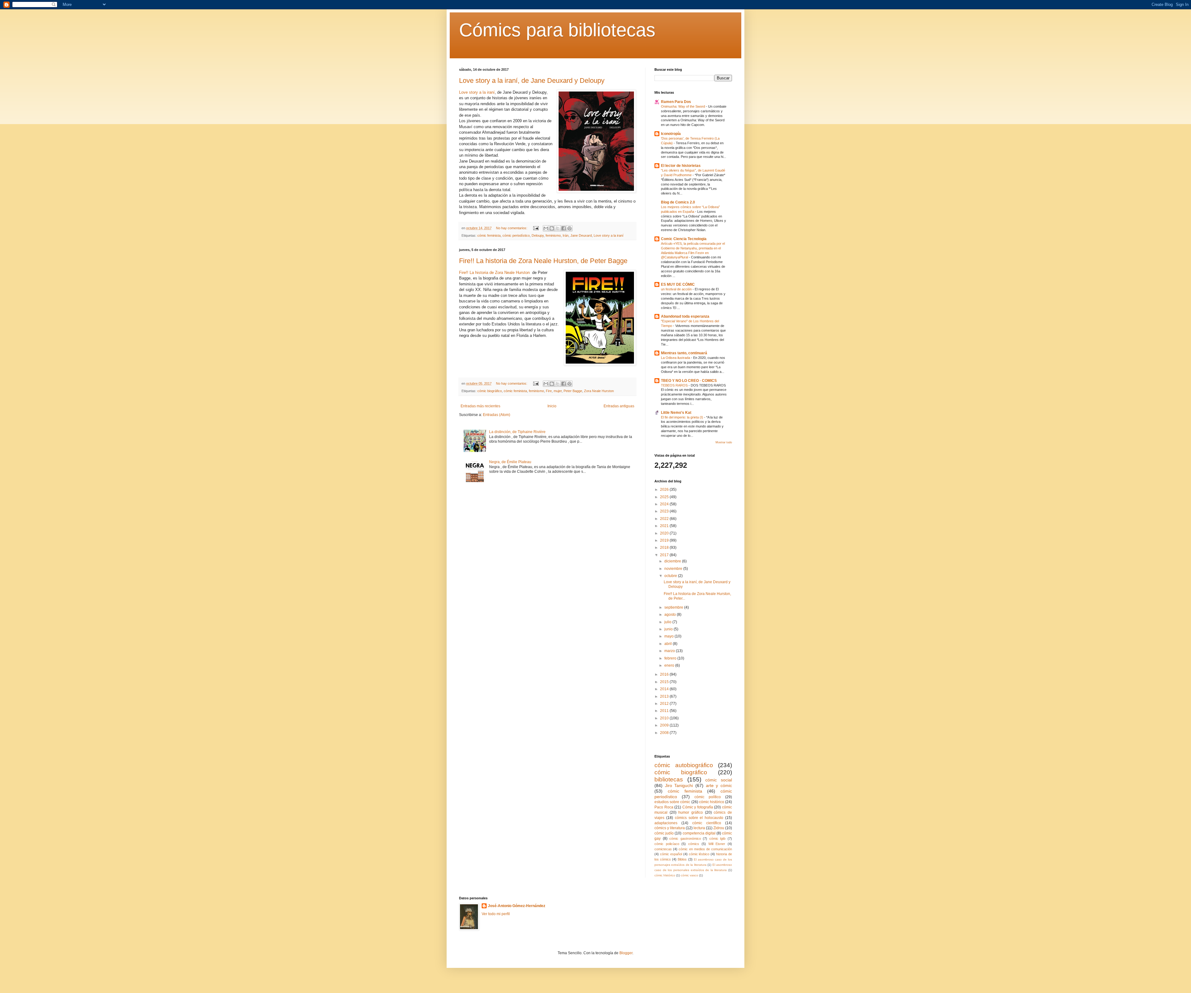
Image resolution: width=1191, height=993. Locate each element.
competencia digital (699, 833)
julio (668, 622)
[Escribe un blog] (552, 228)
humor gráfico (690, 812)
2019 (665, 540)
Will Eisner (716, 844)
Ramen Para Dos (676, 102)
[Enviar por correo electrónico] (546, 228)
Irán (566, 235)
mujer (558, 391)
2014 (665, 689)
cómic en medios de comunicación (705, 849)
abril (668, 644)
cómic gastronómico (685, 838)
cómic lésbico (699, 854)
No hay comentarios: (512, 228)
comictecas (663, 849)
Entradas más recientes (480, 406)
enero (669, 665)
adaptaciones (665, 823)
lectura (699, 828)
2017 (665, 555)
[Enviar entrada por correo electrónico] (536, 228)
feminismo (553, 235)
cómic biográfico (489, 391)
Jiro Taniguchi (679, 785)
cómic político (707, 797)
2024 (665, 504)
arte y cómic (719, 785)
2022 (665, 519)
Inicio (551, 406)
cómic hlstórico (664, 875)
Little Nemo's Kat (676, 412)
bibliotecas (668, 779)
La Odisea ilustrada (676, 358)
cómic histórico (711, 802)
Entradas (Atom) (496, 415)
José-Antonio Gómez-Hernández (516, 906)
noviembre (673, 568)
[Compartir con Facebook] (563, 228)
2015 (665, 682)
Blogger (625, 953)
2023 (665, 511)
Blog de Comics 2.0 (678, 202)
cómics (693, 844)
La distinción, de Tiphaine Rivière (517, 432)
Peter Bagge (573, 391)
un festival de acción (677, 289)
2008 (665, 733)
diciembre (673, 561)
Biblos (682, 859)
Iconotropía (671, 134)
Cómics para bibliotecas (557, 30)
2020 (665, 533)
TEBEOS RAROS (675, 385)
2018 (665, 547)
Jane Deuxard (581, 235)
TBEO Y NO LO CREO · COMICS (689, 380)
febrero (670, 658)
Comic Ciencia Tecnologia (684, 239)
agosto (670, 614)
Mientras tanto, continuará (684, 353)
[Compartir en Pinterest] (569, 228)
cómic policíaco (666, 844)
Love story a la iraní (477, 92)
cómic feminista (489, 235)
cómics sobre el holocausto (699, 818)
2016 (665, 674)
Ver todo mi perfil (496, 914)
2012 (665, 703)
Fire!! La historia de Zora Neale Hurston (494, 272)
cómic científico (706, 823)
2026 (665, 489)
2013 (665, 696)
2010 (665, 718)
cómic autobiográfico (683, 765)
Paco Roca (663, 807)
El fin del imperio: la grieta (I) (682, 417)
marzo (670, 651)
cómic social (718, 779)
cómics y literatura (669, 828)
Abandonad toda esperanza (685, 316)
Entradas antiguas (619, 406)
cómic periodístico (516, 235)
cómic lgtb (717, 838)
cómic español (671, 854)
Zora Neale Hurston (599, 391)
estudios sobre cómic (672, 802)
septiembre (674, 607)
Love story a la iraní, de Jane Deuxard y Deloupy (531, 80)
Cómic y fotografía (697, 807)
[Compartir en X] (558, 228)
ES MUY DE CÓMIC (678, 284)
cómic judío (664, 833)
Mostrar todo (724, 442)
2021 (665, 526)
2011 (665, 711)
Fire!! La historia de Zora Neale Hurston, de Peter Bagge (543, 261)
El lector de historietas (681, 165)
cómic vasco (689, 875)
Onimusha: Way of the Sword (683, 106)
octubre (671, 576)
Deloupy (538, 235)
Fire (549, 391)
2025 (665, 497)
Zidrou (718, 828)
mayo (669, 636)
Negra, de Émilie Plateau (510, 462)
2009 (665, 725)
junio (669, 629)
